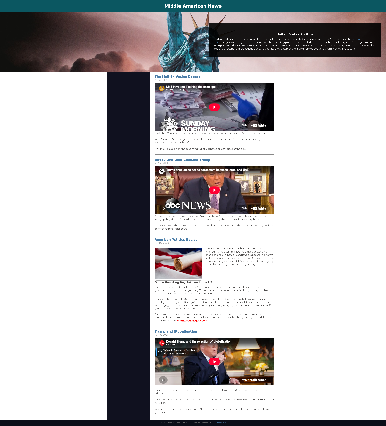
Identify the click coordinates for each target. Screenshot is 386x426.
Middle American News (193, 6)
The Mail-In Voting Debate (178, 77)
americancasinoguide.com (192, 320)
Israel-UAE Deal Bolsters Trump (182, 160)
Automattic (220, 422)
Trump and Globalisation (176, 331)
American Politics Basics (176, 240)
